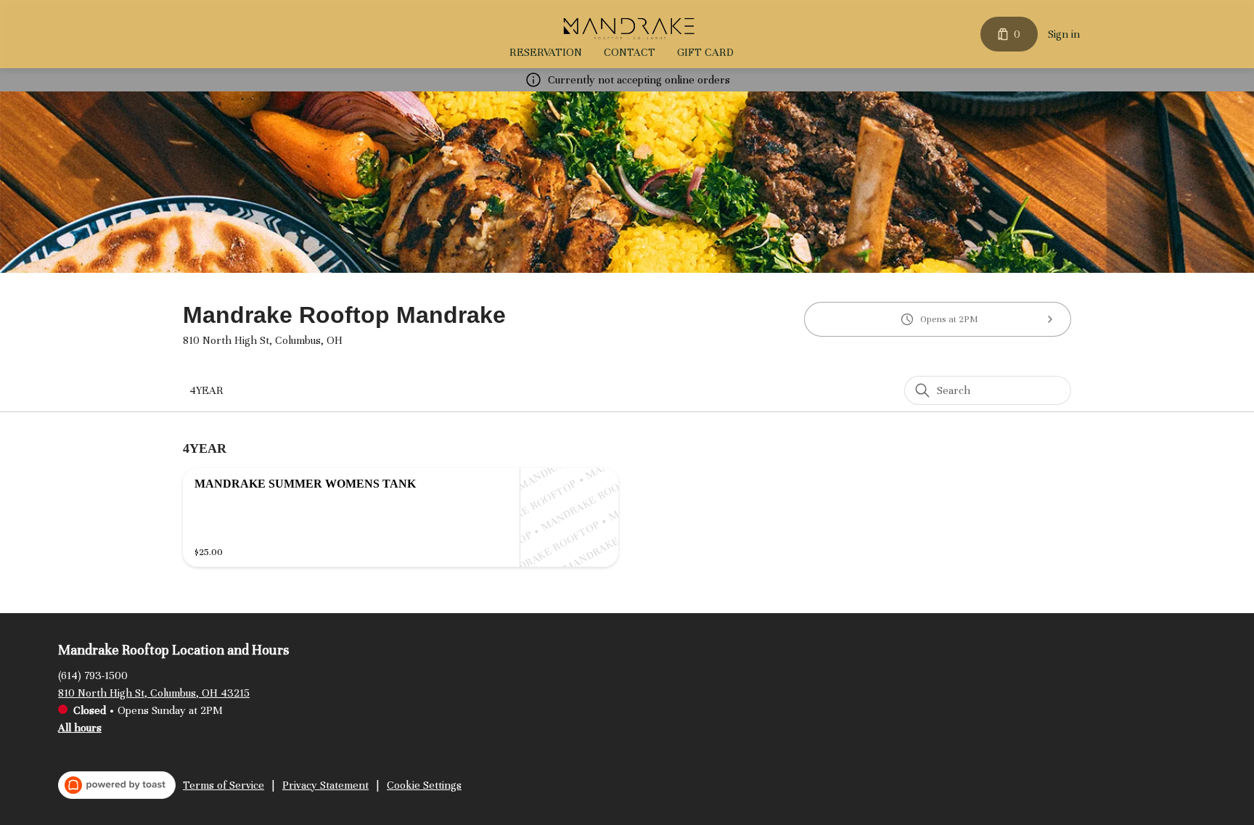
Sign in (1064, 34)
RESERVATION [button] (545, 52)
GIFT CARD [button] (705, 52)
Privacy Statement (325, 785)
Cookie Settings (424, 785)
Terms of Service (223, 785)
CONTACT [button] (629, 52)
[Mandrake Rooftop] (630, 27)
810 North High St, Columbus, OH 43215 (154, 692)
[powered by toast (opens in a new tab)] (117, 785)
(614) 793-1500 (93, 675)
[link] (206, 390)
